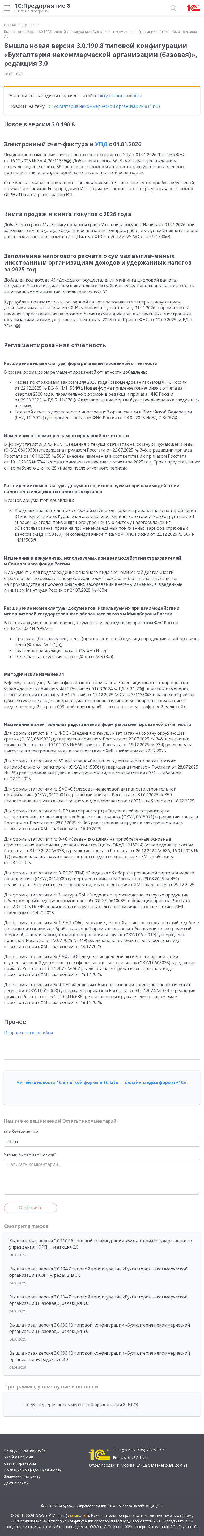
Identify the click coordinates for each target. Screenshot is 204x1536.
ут (48, 418)
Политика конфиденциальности (33, 1469)
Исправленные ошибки (28, 1032)
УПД (101, 144)
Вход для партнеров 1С (25, 1450)
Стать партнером (20, 1463)
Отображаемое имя (22, 1131)
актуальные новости (120, 96)
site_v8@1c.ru (135, 1457)
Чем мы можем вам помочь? (30, 1154)
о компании (77, 1515)
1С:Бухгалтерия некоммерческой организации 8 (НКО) (103, 106)
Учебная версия (18, 1456)
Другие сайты (16, 1482)
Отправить (30, 1208)
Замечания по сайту (22, 1476)
